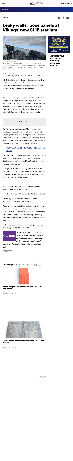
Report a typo (7, 251)
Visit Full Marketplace (37, 265)
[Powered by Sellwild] (43, 377)
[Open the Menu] (3, 3)
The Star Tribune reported (20, 106)
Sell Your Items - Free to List (25, 265)
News (5, 17)
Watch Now (66, 3)
